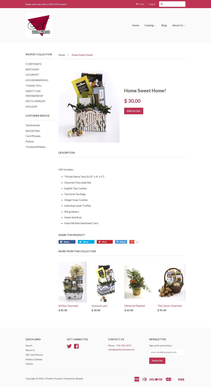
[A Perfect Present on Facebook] (76, 347)
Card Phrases (33, 135)
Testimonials (33, 125)
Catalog (149, 25)
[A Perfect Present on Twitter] (69, 347)
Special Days (33, 130)
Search (29, 345)
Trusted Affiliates (35, 146)
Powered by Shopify (73, 378)
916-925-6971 (124, 345)
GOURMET (32, 74)
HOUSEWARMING (37, 80)
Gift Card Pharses (34, 354)
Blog (164, 25)
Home (135, 25)
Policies (29, 364)
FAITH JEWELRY (35, 101)
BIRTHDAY (32, 69)
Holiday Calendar (34, 359)
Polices (30, 141)
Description (67, 152)
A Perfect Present (53, 378)
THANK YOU (33, 85)
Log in (152, 4)
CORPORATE (34, 63)
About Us (178, 25)
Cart (141, 4)
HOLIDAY (31, 106)
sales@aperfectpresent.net (121, 349)
